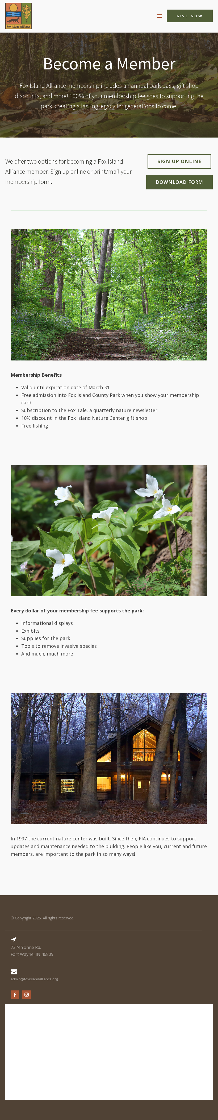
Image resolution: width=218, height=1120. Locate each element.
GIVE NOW (190, 15)
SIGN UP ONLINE (179, 161)
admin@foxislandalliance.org (34, 979)
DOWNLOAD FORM (179, 182)
